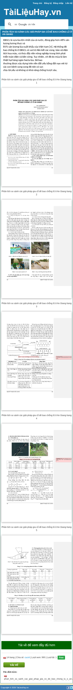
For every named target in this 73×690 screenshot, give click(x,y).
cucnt (27, 657)
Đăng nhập (58, 3)
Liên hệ (68, 3)
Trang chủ (37, 3)
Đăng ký (48, 3)
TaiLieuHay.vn (22, 687)
